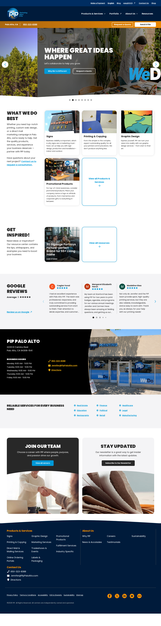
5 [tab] (82, 100)
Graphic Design (130, 136)
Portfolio (114, 13)
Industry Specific (65, 551)
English (111, 3)
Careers (111, 536)
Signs (49, 136)
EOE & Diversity (56, 595)
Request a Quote (122, 24)
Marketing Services (41, 542)
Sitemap (79, 595)
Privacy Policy (12, 595)
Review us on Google (18, 312)
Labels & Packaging (36, 559)
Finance (103, 405)
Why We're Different (19, 71)
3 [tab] (76, 100)
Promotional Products (59, 183)
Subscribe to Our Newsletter (118, 463)
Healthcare (127, 405)
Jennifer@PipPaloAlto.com (64, 365)
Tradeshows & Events (39, 550)
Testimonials (113, 542)
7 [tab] (88, 100)
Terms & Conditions (28, 595)
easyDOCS (128, 3)
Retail (102, 415)
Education (82, 410)
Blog (119, 3)
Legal (124, 410)
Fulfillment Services (66, 545)
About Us (130, 13)
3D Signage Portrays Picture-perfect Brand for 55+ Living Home (61, 249)
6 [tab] (85, 100)
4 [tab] (79, 100)
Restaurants (83, 415)
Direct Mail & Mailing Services (15, 550)
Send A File (145, 24)
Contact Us (144, 3)
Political (103, 410)
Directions (56, 370)
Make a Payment (98, 3)
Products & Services (92, 13)
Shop (153, 3)
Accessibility (43, 595)
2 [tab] (73, 100)
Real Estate (82, 405)
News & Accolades (92, 542)
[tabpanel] (80, 63)
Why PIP (86, 536)
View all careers (43, 463)
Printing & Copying (95, 136)
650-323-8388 (30, 24)
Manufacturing (129, 415)
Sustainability (139, 536)
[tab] (93, 317)
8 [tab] (91, 100)
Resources (147, 13)
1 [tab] (70, 100)
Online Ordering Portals (15, 559)
